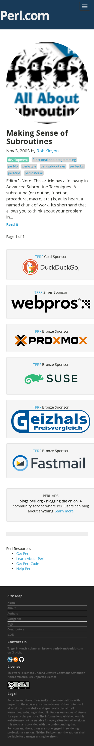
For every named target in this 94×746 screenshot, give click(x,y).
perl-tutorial (34, 173)
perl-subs (77, 166)
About (12, 608)
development (18, 159)
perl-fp (13, 166)
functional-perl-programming (54, 159)
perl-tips (14, 173)
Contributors (16, 629)
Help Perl (24, 568)
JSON (11, 634)
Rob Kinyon (48, 151)
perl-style (29, 166)
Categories (14, 619)
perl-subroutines (53, 166)
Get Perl (23, 553)
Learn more (64, 511)
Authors (13, 613)
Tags (10, 624)
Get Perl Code (27, 563)
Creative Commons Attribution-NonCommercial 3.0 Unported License (47, 675)
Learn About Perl (30, 558)
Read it (12, 224)
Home (11, 602)
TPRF (39, 256)
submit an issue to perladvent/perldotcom (55, 648)
